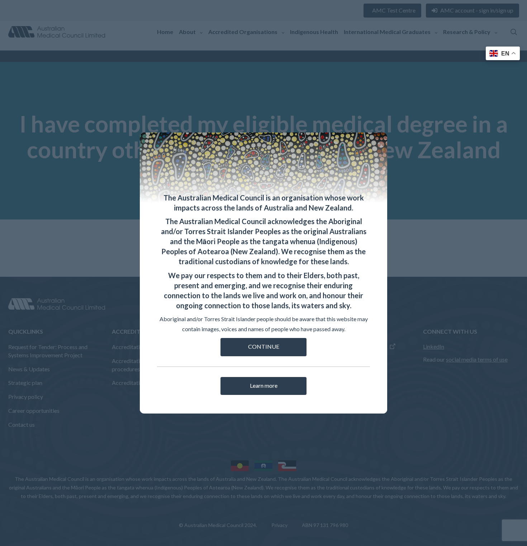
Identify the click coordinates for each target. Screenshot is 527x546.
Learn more (263, 385)
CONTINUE (263, 346)
